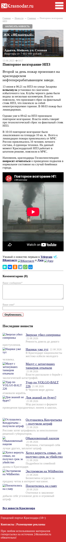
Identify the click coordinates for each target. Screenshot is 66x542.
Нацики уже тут (37, 349)
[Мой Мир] (30, 267)
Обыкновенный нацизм (42, 438)
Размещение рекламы (30, 524)
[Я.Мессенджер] (5, 267)
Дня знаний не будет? (41, 397)
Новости (19, 18)
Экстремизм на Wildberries (44, 471)
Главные (31, 18)
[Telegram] (20, 267)
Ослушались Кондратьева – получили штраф (44, 421)
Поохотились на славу (41, 486)
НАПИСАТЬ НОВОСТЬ (17, 26)
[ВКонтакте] (10, 267)
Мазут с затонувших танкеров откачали (40, 366)
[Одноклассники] (15, 267)
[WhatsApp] (25, 267)
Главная (7, 18)
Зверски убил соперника (43, 335)
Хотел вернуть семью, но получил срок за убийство (44, 454)
